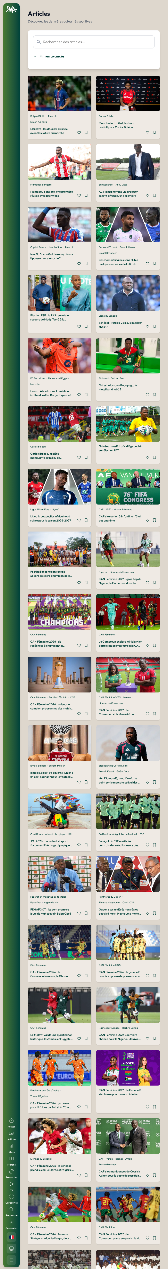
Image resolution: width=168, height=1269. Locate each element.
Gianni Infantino (123, 509)
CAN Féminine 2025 (109, 697)
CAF (101, 509)
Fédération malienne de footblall (48, 896)
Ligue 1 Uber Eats (39, 509)
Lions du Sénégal (108, 315)
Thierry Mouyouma (109, 902)
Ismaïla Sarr (55, 247)
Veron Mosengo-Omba (119, 1158)
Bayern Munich (57, 765)
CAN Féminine (38, 634)
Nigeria (103, 571)
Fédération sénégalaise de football (118, 834)
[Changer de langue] (11, 1237)
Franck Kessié (127, 247)
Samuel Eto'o (106, 184)
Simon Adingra (38, 121)
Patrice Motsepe (107, 1164)
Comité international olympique (47, 834)
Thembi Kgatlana (39, 1096)
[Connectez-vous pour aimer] (79, 133)
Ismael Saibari (38, 765)
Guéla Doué (123, 771)
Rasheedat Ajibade (109, 1027)
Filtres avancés (52, 56)
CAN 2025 (128, 902)
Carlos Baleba (106, 116)
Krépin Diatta (37, 116)
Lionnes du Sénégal (41, 1158)
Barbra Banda (130, 1027)
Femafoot (35, 902)
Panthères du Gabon (110, 896)
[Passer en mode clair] (11, 1248)
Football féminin (58, 697)
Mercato (52, 116)
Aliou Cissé (121, 184)
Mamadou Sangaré (40, 184)
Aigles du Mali (51, 902)
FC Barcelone (37, 378)
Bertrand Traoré (108, 247)
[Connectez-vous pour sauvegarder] (86, 133)
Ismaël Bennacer (108, 252)
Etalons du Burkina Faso (112, 378)
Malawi (127, 697)
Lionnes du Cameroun (122, 571)
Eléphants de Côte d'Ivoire (113, 765)
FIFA (108, 509)
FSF (142, 834)
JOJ (70, 834)
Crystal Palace (38, 247)
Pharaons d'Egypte (58, 378)
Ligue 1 (55, 509)
